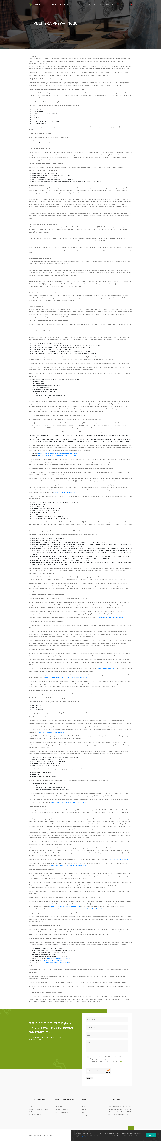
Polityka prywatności (61, 1112)
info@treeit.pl (64, 4)
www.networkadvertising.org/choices (75, 677)
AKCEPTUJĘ (151, 1135)
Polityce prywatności (87, 1136)
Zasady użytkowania (61, 1109)
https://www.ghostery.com (106, 668)
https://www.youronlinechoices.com (64, 492)
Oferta (107, 4)
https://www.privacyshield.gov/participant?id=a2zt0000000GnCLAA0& (57, 453)
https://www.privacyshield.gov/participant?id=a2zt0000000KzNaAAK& (58, 455)
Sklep (119, 4)
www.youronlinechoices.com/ (54, 677)
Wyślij (88, 1078)
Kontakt (125, 4)
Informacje (58, 1106)
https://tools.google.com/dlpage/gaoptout (59, 958)
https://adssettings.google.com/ (53, 960)
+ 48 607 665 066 (51, 4)
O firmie (100, 4)
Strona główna (91, 4)
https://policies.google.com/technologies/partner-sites (68, 802)
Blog (113, 4)
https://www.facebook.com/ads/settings (91, 909)
